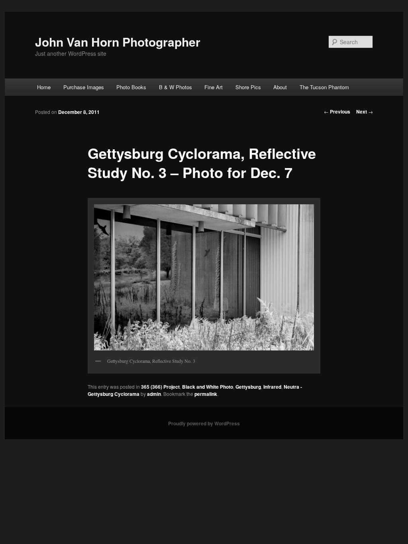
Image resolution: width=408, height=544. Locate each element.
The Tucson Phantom (324, 87)
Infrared (272, 386)
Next (364, 111)
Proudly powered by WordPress (204, 423)
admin (154, 393)
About (280, 87)
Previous (337, 111)
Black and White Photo (207, 386)
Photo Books (131, 87)
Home (44, 87)
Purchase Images (83, 87)
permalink (205, 393)
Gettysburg (248, 386)
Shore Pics (248, 87)
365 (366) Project (160, 386)
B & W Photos (175, 87)
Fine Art (213, 87)
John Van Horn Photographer (117, 41)
